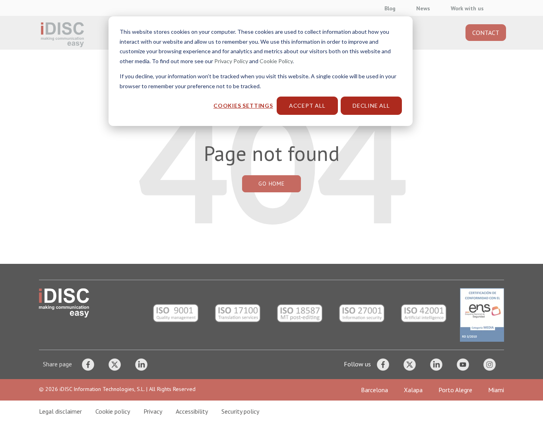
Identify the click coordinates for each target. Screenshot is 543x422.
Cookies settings (243, 105)
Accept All (307, 105)
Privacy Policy (231, 61)
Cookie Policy (276, 61)
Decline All (371, 105)
